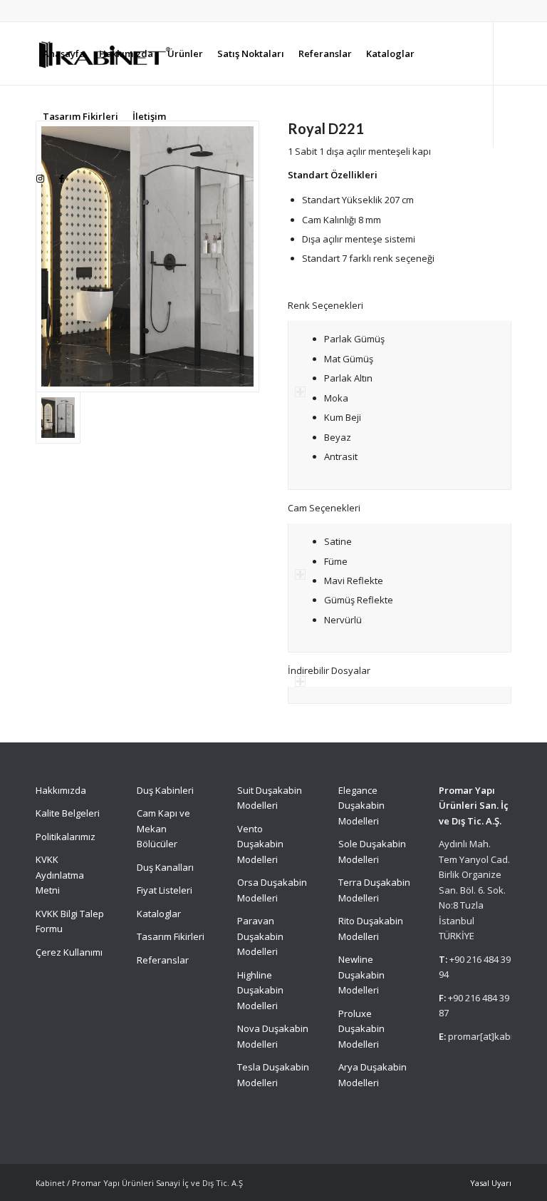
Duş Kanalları (165, 867)
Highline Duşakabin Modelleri (260, 990)
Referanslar (163, 960)
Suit (245, 790)
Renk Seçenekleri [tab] (325, 305)
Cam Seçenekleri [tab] (324, 507)
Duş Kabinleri (165, 790)
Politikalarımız (67, 836)
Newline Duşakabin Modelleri (361, 974)
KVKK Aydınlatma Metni (60, 874)
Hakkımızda (61, 790)
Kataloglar (159, 913)
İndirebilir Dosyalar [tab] (329, 670)
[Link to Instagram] (40, 178)
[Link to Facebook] (61, 178)
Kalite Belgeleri (68, 813)
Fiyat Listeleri (164, 890)
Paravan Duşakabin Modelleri (260, 936)
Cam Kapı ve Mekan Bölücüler (163, 828)
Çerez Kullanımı (69, 952)
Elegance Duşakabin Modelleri (361, 805)
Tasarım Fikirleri (170, 936)
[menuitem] (64, 53)
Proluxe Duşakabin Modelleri (361, 1029)
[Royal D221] (147, 256)
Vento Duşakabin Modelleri (260, 844)
